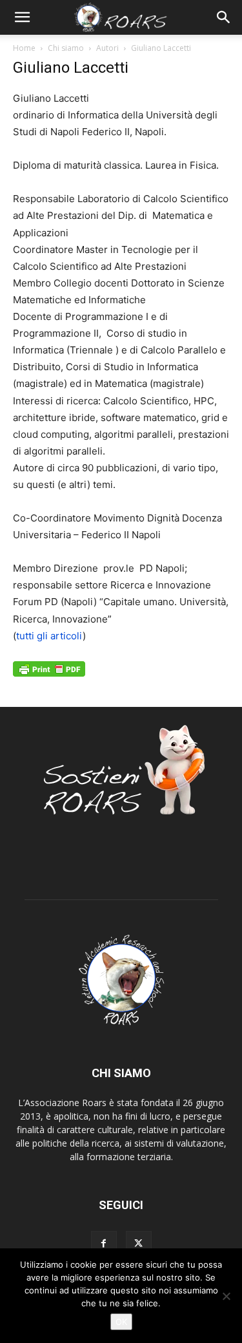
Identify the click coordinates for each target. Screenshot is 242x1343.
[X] (139, 1244)
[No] (225, 1296)
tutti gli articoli (49, 636)
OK (121, 1322)
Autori (107, 47)
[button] (22, 17)
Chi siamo (66, 47)
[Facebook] (104, 1244)
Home (24, 47)
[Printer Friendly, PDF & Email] (49, 675)
